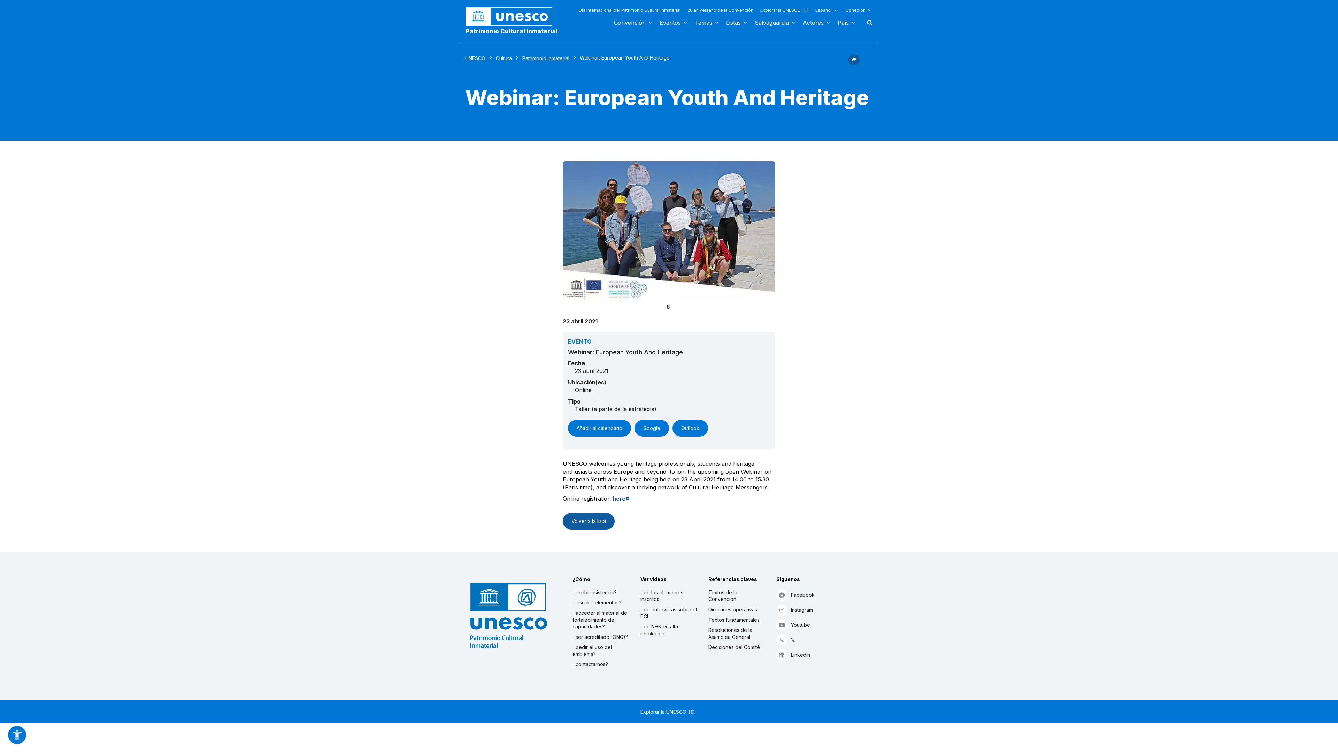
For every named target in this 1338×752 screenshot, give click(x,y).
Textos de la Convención (722, 595)
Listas (733, 22)
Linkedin (800, 655)
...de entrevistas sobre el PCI (668, 612)
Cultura (504, 58)
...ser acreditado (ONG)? (600, 637)
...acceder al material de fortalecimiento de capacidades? (599, 619)
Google (651, 428)
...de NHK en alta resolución (659, 630)
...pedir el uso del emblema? (592, 650)
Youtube (800, 625)
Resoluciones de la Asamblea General (730, 633)
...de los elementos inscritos (661, 595)
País (843, 22)
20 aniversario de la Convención (720, 10)
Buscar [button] (867, 22)
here (619, 498)
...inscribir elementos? (596, 602)
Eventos (670, 22)
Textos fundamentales (734, 620)
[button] (854, 63)
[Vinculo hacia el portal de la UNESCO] (513, 16)
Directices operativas (732, 609)
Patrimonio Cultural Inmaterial (512, 31)
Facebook (803, 595)
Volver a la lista (588, 521)
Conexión (856, 10)
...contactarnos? (590, 664)
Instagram (802, 610)
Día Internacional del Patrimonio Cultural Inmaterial (629, 10)
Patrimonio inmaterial (545, 58)
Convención (630, 22)
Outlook (690, 428)
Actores (813, 22)
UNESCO (475, 58)
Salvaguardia (772, 22)
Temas (703, 22)
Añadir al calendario (599, 428)
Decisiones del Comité (734, 647)
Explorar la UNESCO (780, 10)
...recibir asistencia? (594, 592)
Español (823, 10)
